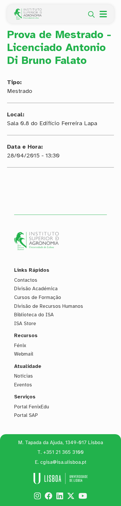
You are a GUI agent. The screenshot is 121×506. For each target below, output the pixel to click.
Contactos (25, 280)
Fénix (20, 345)
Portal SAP (26, 415)
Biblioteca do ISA (34, 315)
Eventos (23, 385)
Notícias (23, 376)
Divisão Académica (36, 289)
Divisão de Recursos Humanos (48, 306)
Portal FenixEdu (31, 407)
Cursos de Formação (37, 297)
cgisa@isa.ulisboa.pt (63, 462)
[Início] (28, 12)
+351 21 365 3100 (63, 452)
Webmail (23, 354)
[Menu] (103, 14)
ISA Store (25, 323)
